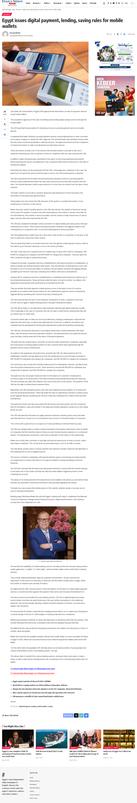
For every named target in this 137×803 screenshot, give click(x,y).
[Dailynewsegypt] (12, 2)
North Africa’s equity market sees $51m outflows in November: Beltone (40, 685)
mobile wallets (42, 706)
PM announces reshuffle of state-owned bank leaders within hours (38, 696)
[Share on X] (117, 34)
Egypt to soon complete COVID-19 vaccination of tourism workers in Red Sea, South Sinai (16, 753)
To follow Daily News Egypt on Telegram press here (32, 673)
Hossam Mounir (15, 33)
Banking (74, 747)
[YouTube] (113, 3)
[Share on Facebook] (114, 34)
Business (7, 14)
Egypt (116, 747)
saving (50, 706)
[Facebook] (108, 3)
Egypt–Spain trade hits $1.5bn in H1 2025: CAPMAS (32, 681)
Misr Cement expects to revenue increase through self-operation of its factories (44, 693)
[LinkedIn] (119, 3)
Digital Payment (24, 706)
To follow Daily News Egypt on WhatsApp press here (32, 669)
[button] (104, 3)
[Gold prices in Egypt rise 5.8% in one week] (119, 739)
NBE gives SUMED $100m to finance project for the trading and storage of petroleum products (84, 753)
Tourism (6, 747)
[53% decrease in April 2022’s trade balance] (51, 739)
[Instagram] (116, 3)
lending (33, 706)
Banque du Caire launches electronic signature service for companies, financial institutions (47, 689)
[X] (110, 3)
